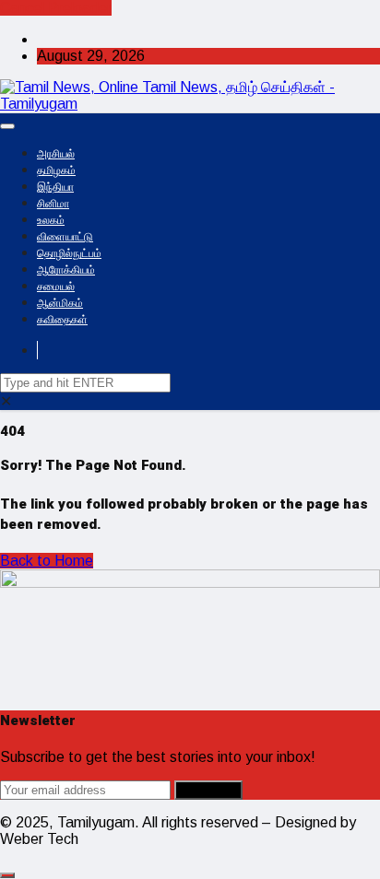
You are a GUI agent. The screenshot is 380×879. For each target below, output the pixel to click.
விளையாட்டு (65, 236)
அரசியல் (56, 153)
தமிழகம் (56, 170)
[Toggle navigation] (7, 126)
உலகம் (51, 220)
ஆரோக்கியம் (66, 270)
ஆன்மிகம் (60, 303)
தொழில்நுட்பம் (69, 253)
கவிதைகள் (62, 319)
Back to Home (46, 560)
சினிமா (53, 203)
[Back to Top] (7, 875)
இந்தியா (55, 187)
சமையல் (56, 286)
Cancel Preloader (56, 8)
